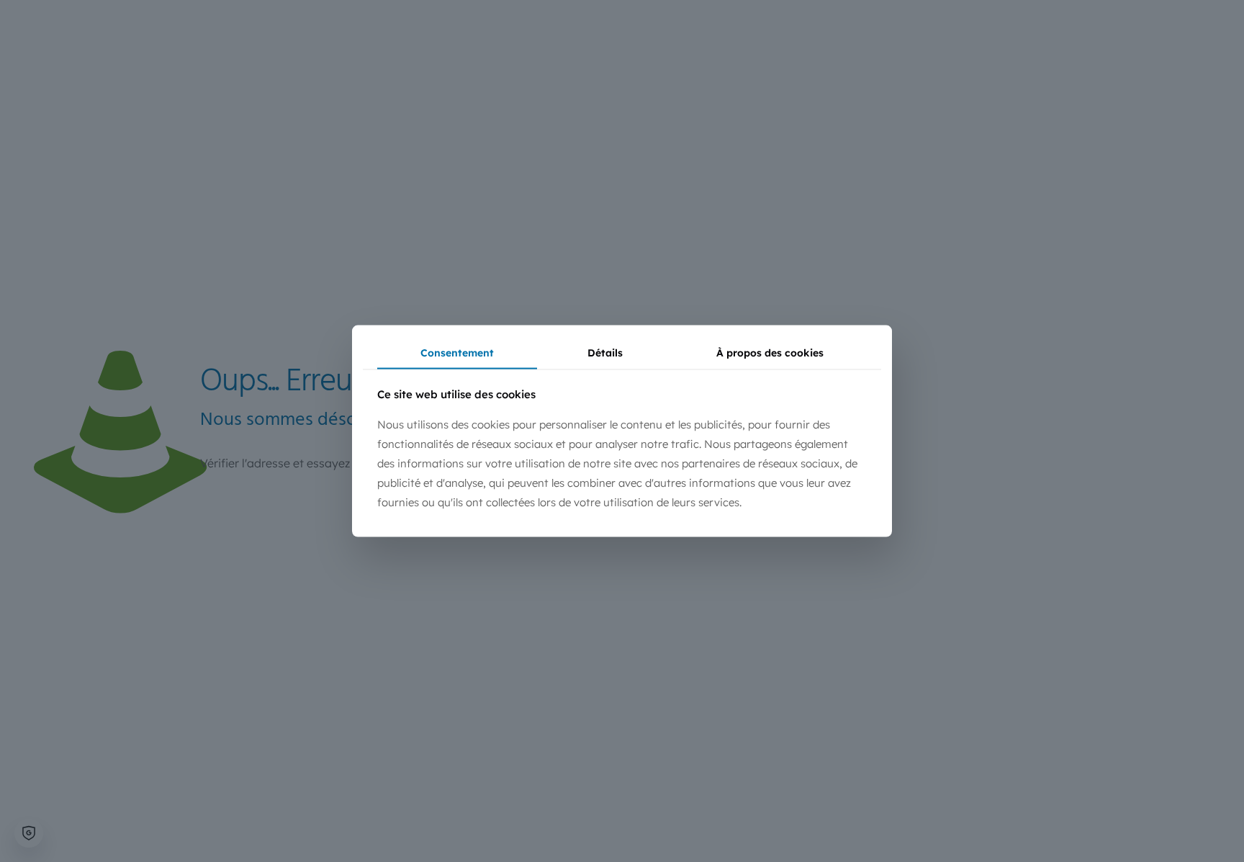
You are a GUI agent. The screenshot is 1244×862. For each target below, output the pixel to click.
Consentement (457, 352)
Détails (605, 352)
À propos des (770, 352)
